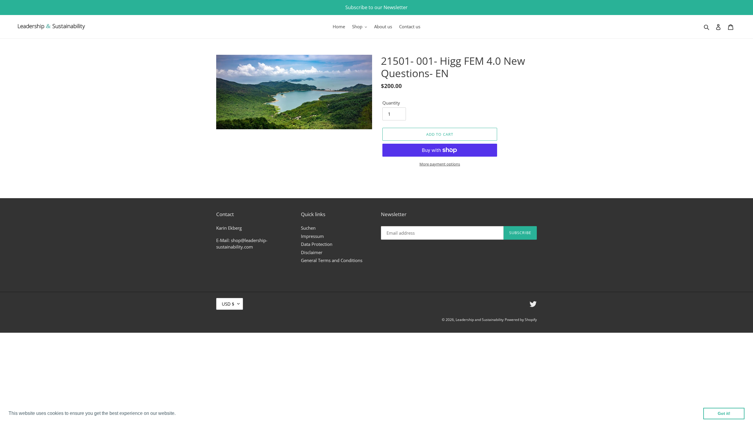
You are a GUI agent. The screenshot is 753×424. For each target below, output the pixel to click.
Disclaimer (311, 252)
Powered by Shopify (521, 319)
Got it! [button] (724, 413)
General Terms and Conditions (331, 260)
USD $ (228, 304)
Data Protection (316, 244)
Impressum (312, 236)
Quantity (391, 103)
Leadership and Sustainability (480, 319)
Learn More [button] (189, 413)
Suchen (308, 228)
